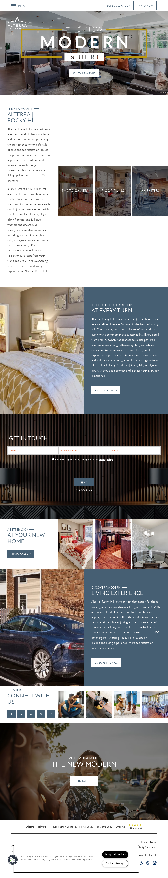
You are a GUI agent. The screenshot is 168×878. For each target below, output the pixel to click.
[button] (119, 5)
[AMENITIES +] (150, 190)
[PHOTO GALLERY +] (75, 190)
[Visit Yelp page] (31, 714)
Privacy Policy (149, 842)
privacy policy (106, 459)
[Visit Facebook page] (11, 714)
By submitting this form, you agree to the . (84, 459)
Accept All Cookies (115, 854)
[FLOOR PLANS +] (113, 190)
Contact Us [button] (84, 781)
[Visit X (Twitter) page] (21, 714)
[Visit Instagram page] (51, 714)
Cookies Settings (115, 863)
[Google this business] (41, 714)
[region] (76, 859)
